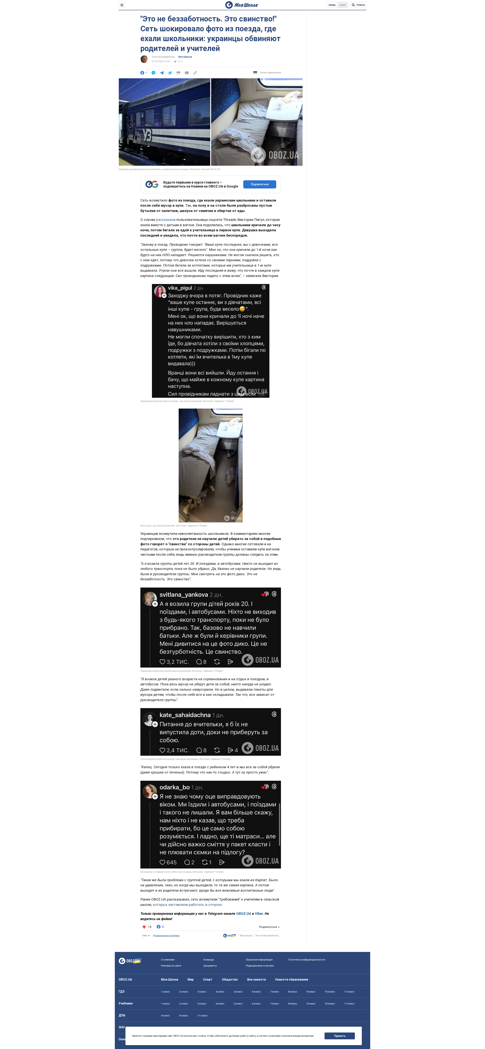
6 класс (256, 991)
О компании (167, 959)
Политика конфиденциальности (306, 959)
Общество (230, 979)
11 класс (349, 991)
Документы (210, 965)
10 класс (330, 991)
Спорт (207, 979)
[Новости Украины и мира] (229, 936)
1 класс (165, 991)
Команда (208, 959)
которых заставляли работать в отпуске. (187, 904)
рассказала (165, 219)
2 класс (183, 991)
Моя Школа (185, 57)
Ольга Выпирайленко (163, 57)
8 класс (292, 991)
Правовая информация (259, 959)
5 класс (238, 991)
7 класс (274, 991)
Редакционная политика (166, 935)
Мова (332, 5)
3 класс (201, 991)
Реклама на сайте (171, 965)
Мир (191, 979)
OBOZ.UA (125, 979)
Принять (339, 1035)
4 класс (220, 991)
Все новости (256, 979)
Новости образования (291, 979)
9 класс (311, 991)
